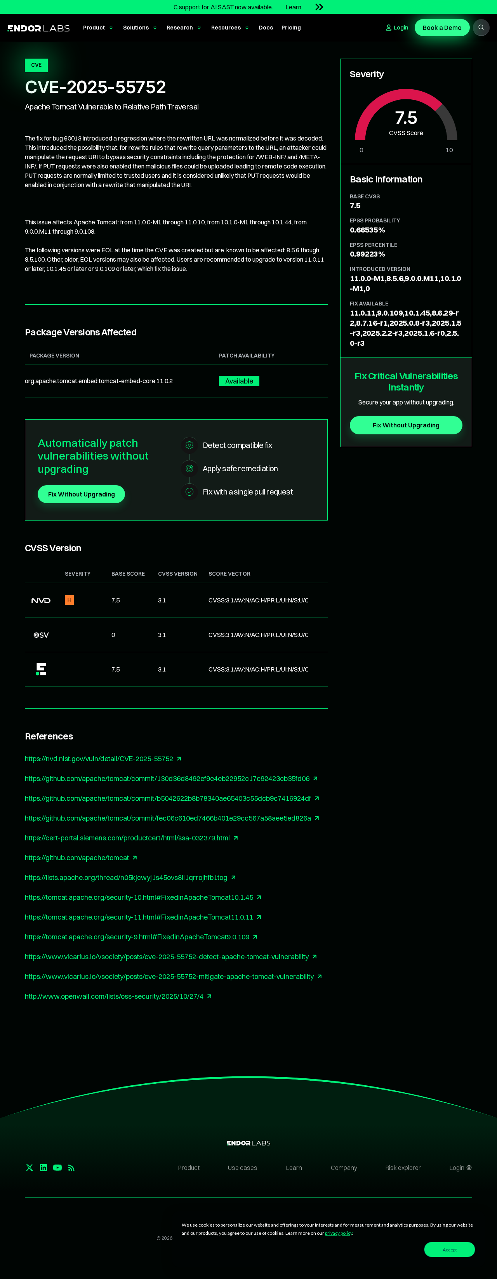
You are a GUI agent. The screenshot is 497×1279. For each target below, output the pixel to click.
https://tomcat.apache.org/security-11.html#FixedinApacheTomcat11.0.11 (139, 917)
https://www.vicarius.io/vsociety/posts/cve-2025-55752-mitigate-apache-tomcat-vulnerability (169, 976)
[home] (38, 28)
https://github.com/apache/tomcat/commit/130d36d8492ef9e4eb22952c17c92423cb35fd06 (167, 778)
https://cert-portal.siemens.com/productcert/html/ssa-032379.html (127, 837)
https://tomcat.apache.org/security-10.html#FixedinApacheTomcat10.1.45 (139, 897)
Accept (450, 1250)
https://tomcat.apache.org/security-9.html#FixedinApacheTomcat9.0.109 (137, 936)
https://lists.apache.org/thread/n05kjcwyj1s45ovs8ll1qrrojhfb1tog (126, 877)
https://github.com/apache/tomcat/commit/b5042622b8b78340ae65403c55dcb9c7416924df (168, 798)
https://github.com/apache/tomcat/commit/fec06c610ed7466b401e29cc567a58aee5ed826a (168, 818)
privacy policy (338, 1233)
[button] (98, 28)
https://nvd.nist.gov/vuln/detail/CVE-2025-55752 (99, 758)
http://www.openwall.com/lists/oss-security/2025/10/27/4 (114, 996)
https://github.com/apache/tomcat (77, 857)
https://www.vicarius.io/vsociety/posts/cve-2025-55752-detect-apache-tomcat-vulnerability (167, 956)
